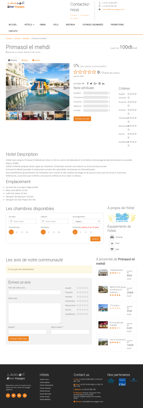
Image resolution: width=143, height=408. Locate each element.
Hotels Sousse (45, 391)
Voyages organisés (93, 24)
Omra (43, 24)
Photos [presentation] (13, 60)
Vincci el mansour (118, 340)
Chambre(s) (14, 227)
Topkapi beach (116, 270)
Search (95, 239)
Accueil (13, 24)
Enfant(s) (86, 227)
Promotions (117, 24)
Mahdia (26, 38)
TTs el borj (114, 305)
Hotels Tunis (44, 379)
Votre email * (57, 327)
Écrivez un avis (82, 118)
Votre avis (12, 298)
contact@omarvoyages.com (113, 9)
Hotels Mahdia (45, 399)
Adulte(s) (45, 227)
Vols (55, 24)
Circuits (13, 31)
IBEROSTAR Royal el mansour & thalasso (118, 289)
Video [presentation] (37, 60)
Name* (11, 327)
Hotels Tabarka (45, 388)
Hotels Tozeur (45, 397)
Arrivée (12, 216)
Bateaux (70, 24)
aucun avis (79, 76)
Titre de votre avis (16, 287)
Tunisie (17, 38)
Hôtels (28, 24)
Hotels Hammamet (46, 385)
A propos (73, 15)
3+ (27, 232)
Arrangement (79, 216)
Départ (44, 216)
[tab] (13, 60)
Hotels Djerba (45, 382)
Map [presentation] (25, 60)
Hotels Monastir (45, 394)
